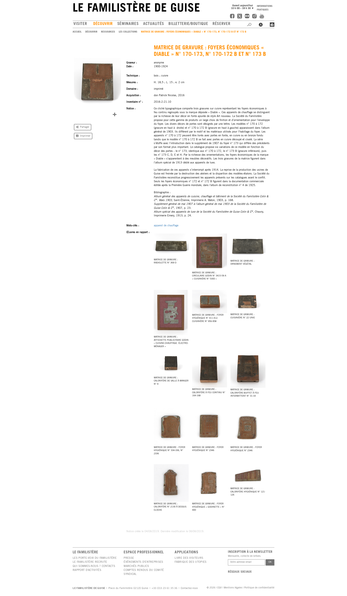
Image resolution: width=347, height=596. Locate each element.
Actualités (153, 24)
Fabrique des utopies (190, 562)
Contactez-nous (189, 588)
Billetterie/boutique (188, 24)
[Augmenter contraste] (260, 24)
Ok (270, 562)
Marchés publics (136, 566)
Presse (129, 558)
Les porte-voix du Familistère (95, 558)
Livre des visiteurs (189, 558)
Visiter (80, 24)
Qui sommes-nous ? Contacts (94, 566)
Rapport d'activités (87, 570)
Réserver (221, 24)
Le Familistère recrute (90, 562)
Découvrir (103, 24)
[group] (97, 82)
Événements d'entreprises (143, 562)
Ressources (108, 32)
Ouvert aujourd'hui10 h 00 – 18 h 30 (243, 7)
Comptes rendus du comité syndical (144, 572)
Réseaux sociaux (240, 572)
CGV (219, 588)
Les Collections (128, 32)
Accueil (77, 32)
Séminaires (128, 24)
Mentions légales (233, 588)
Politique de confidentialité (259, 588)
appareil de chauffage (166, 225)
